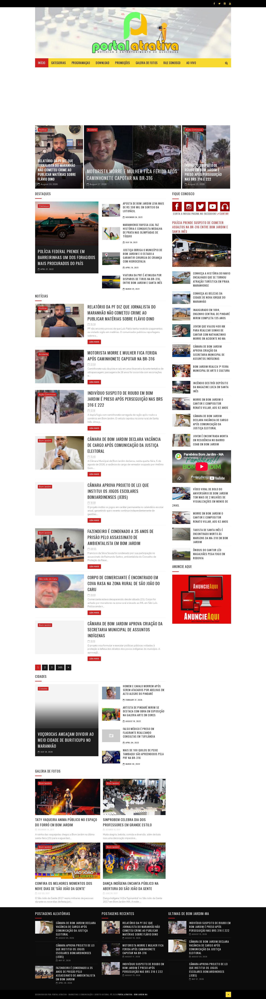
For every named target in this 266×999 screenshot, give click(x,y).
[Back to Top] (228, 994)
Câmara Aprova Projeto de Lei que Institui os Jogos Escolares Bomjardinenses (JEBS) (118, 491)
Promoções (122, 63)
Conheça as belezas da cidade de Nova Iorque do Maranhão (209, 297)
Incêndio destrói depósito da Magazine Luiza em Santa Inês (211, 387)
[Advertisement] (133, 94)
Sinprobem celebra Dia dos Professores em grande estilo (127, 822)
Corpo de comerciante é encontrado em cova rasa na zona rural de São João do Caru (124, 583)
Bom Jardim (45, 440)
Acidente (92, 129)
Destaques (43, 193)
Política (43, 129)
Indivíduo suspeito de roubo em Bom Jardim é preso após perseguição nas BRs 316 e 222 (203, 172)
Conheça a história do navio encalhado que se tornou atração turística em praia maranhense (211, 279)
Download (102, 63)
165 (60, 667)
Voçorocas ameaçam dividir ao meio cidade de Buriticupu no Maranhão (66, 740)
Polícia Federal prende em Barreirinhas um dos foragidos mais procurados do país (66, 257)
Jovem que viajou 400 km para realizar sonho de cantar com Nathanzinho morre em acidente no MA (209, 332)
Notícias (41, 296)
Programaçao (81, 63)
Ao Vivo (191, 63)
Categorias (58, 63)
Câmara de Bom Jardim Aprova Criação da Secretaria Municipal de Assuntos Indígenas (125, 629)
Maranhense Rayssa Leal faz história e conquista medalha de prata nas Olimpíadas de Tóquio (142, 230)
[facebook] (214, 3)
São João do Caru (48, 579)
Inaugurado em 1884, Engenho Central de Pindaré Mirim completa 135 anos (211, 314)
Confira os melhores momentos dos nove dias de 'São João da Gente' (63, 886)
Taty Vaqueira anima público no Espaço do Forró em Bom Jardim (66, 822)
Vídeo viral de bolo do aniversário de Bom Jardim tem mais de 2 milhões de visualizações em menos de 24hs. (200, 497)
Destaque (44, 206)
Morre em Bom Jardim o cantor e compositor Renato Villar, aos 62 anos (210, 403)
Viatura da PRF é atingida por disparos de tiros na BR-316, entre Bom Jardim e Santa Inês (142, 279)
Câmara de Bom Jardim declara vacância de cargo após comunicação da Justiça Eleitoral (124, 445)
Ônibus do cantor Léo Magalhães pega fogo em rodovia (209, 554)
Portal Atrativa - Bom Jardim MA (132, 994)
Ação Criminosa (194, 129)
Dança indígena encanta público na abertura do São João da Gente (131, 886)
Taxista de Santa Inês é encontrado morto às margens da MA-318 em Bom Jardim (210, 536)
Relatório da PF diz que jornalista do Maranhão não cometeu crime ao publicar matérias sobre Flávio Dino (57, 169)
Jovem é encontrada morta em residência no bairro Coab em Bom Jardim (210, 440)
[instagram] (225, 3)
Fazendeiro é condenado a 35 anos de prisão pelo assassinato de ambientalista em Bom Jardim (121, 537)
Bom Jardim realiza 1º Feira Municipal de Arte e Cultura (211, 368)
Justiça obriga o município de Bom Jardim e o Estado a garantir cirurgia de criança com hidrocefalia (142, 255)
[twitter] (219, 3)
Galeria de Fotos (147, 63)
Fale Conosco (172, 63)
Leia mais (94, 342)
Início (41, 63)
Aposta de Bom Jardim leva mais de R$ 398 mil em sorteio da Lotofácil (143, 207)
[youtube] (230, 3)
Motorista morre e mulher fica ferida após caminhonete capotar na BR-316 (132, 174)
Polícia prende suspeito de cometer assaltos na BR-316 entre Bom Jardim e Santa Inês (200, 227)
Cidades (43, 688)
